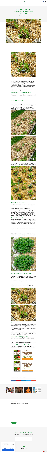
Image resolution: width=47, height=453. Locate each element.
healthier (17, 377)
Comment (12, 404)
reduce (20, 377)
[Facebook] (44, 2)
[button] (13, 380)
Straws (23, 377)
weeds (24, 377)
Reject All (11, 448)
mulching (19, 377)
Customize (5, 448)
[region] (8, 447)
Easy (15, 377)
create (14, 377)
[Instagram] (45, 2)
